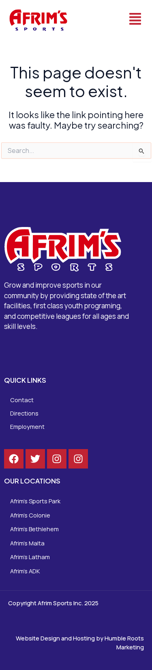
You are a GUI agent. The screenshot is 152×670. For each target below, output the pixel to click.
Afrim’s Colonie (30, 515)
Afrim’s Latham (30, 557)
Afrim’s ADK (25, 571)
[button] (113, 19)
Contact (22, 400)
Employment (27, 426)
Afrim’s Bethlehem (34, 529)
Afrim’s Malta (27, 543)
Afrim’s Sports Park (35, 501)
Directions (24, 413)
